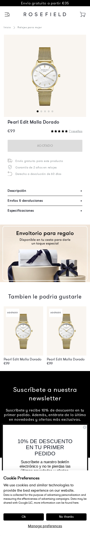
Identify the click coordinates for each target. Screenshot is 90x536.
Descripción (45, 191)
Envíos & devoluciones (45, 200)
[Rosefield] (45, 14)
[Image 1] (45, 76)
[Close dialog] (85, 427)
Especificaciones (45, 210)
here (75, 503)
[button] (7, 14)
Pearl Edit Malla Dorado (23, 359)
